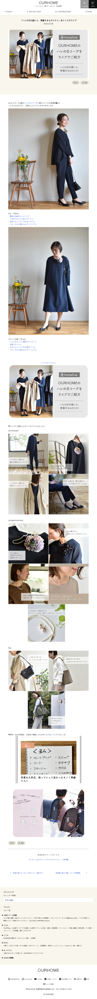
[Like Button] (75, 82)
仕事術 (33, 938)
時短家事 (54, 928)
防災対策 (81, 928)
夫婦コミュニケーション (55, 945)
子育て (6, 945)
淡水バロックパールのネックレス (22, 221)
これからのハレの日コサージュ (22, 218)
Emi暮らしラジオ (52, 979)
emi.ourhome (28, 979)
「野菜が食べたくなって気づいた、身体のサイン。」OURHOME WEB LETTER (30, 873)
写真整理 (43, 945)
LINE (88, 979)
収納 (48, 928)
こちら (53, 734)
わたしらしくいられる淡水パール (22, 347)
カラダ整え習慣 (8, 918)
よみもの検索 (8, 957)
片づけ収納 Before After (69, 918)
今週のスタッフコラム (19, 920)
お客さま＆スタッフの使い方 (13, 953)
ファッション (63, 928)
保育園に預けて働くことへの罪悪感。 (69, 873)
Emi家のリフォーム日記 (37, 928)
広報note (79, 979)
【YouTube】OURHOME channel (39, 920)
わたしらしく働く (23, 938)
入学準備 (65, 859)
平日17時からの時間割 (41, 918)
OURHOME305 (15, 979)
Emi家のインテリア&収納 (20, 928)
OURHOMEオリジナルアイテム (34, 953)
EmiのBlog (7, 928)
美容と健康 (73, 928)
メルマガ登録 (50, 984)
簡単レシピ (7, 920)
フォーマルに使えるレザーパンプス (23, 224)
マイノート (7, 930)
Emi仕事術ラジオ (66, 979)
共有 (85, 82)
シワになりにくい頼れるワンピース (23, 341)
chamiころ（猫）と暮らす (73, 945)
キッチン (32, 859)
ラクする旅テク (84, 918)
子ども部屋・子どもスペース (29, 945)
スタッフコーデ (55, 918)
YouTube (39, 979)
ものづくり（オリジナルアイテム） (48, 859)
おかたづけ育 (14, 945)
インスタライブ (30, 103)
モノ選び (89, 928)
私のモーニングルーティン (23, 918)
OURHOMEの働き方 (10, 938)
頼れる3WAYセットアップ (19, 216)
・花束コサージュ (15, 344)
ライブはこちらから (48, 363)
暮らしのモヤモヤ (25, 930)
